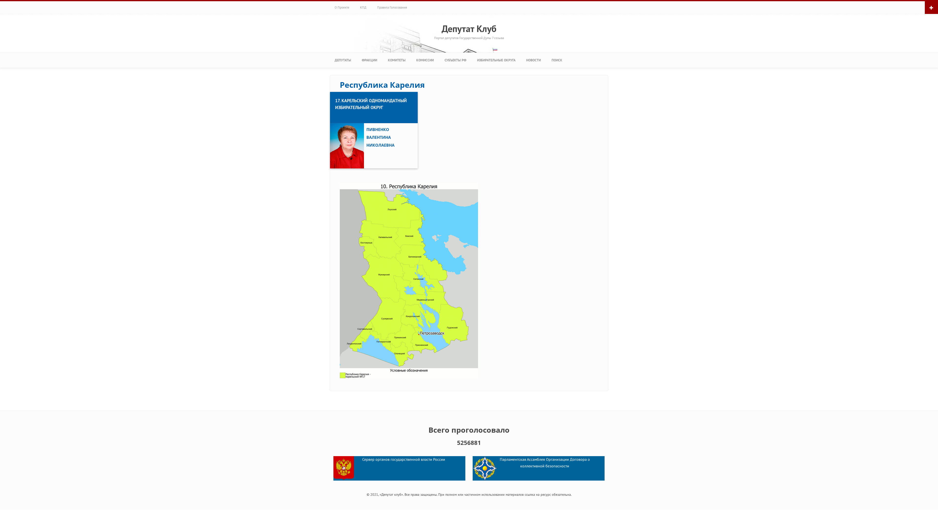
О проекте (342, 7)
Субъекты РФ (455, 60)
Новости (533, 60)
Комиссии (425, 60)
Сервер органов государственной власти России (403, 459)
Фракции (369, 60)
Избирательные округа (496, 60)
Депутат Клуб (469, 28)
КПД (363, 7)
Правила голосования (392, 7)
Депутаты (343, 60)
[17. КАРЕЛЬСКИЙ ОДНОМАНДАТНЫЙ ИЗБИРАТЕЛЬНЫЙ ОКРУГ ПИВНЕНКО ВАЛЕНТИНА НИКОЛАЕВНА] (374, 92)
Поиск (557, 60)
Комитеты (396, 60)
